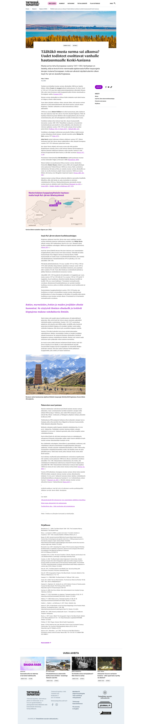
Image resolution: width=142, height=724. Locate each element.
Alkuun (96, 96)
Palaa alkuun (45, 643)
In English (75, 709)
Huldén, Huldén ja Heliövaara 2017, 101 (61, 186)
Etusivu (27, 9)
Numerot (62, 3)
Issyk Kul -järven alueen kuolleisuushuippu (104, 98)
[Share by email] (108, 87)
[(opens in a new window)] (53, 704)
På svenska (76, 707)
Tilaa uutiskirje (95, 3)
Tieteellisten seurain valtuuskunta (47, 718)
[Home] (32, 3)
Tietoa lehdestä (82, 3)
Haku (111, 3)
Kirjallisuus (97, 103)
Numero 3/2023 (43, 9)
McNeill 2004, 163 (73, 129)
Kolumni (30, 678)
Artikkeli (75, 45)
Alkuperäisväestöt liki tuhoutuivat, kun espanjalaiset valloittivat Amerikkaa (63, 500)
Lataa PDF (98, 87)
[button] (111, 87)
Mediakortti (76, 691)
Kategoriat (71, 3)
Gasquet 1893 (58, 94)
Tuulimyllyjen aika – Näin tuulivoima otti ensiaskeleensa (58, 506)
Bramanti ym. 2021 (75, 184)
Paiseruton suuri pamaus (100, 101)
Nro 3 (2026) (52, 3)
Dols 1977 (55, 136)
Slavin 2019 (63, 129)
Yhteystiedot (76, 697)
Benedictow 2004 (73, 159)
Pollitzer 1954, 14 (54, 129)
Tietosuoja (75, 701)
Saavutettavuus (77, 703)
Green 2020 (44, 186)
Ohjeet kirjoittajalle (78, 693)
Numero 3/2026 (24, 678)
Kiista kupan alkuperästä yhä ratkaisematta (54, 503)
